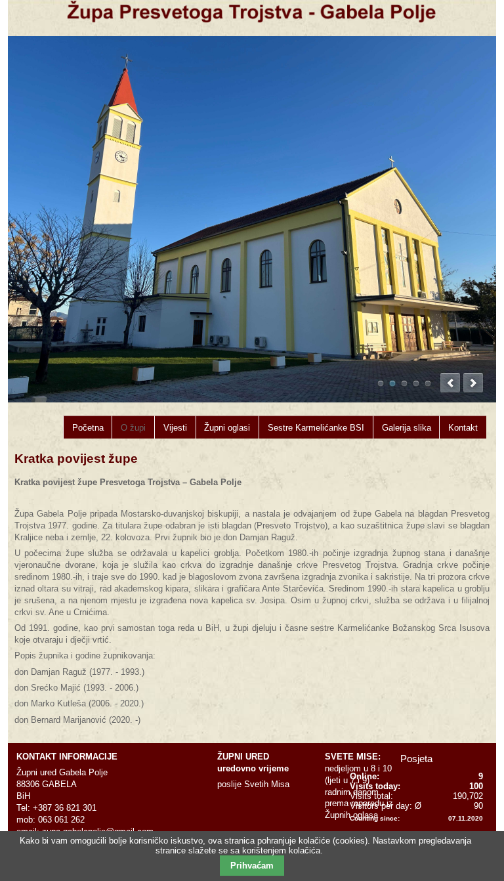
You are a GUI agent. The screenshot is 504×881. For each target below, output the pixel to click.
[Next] (473, 383)
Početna (88, 428)
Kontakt (463, 428)
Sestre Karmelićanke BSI (316, 428)
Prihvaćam (252, 865)
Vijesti (175, 428)
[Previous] (450, 383)
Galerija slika (406, 428)
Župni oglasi (227, 428)
